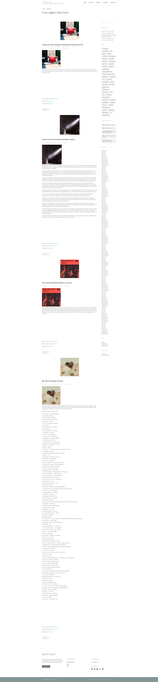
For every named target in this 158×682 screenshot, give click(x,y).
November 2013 (105, 333)
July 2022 (104, 213)
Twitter (55, 245)
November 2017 (105, 273)
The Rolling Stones (106, 107)
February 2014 (105, 329)
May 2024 (104, 185)
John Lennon (109, 79)
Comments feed (105, 344)
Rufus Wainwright (105, 97)
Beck (111, 51)
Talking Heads (112, 99)
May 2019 (104, 258)
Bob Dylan (104, 56)
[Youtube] (97, 669)
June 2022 (104, 214)
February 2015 (105, 314)
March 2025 (104, 172)
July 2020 (104, 244)
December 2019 (105, 253)
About (94, 679)
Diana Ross (104, 61)
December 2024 (105, 176)
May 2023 (104, 200)
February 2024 (105, 189)
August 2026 (104, 150)
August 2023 (104, 196)
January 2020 (104, 252)
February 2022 (105, 220)
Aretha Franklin (105, 51)
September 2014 (105, 320)
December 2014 (105, 316)
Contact (111, 679)
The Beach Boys (105, 102)
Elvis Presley (104, 66)
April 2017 (104, 280)
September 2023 (105, 195)
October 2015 (104, 304)
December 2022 (105, 207)
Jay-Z (103, 79)
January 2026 (104, 159)
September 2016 (105, 289)
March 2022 (104, 218)
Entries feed (104, 343)
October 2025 (104, 163)
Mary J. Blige (111, 84)
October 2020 (104, 240)
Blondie (109, 53)
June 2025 (104, 168)
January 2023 (104, 205)
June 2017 (104, 278)
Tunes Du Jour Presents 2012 (108, 31)
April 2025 (104, 171)
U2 (111, 112)
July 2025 (104, 167)
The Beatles (113, 102)
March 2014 (104, 328)
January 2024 (104, 190)
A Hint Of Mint (105, 48)
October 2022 (104, 209)
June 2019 (104, 257)
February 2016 (105, 298)
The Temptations (105, 112)
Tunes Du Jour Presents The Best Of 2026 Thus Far (62, 45)
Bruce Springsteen (111, 56)
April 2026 (104, 155)
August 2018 (104, 265)
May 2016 (104, 295)
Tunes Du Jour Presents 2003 (108, 38)
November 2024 (105, 177)
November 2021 (105, 224)
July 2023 (104, 198)
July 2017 (103, 276)
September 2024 (105, 180)
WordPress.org (105, 345)
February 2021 (105, 235)
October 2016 (104, 288)
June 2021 (104, 230)
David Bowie (111, 58)
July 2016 (104, 292)
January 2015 (104, 315)
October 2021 (104, 225)
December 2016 (105, 285)
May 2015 (104, 310)
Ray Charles (109, 94)
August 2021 (104, 227)
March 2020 (104, 249)
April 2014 (104, 327)
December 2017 (105, 271)
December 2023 (105, 191)
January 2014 (104, 331)
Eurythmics (111, 66)
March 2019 (104, 261)
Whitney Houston (105, 115)
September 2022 (105, 211)
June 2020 (104, 245)
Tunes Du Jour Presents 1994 (108, 33)
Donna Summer (112, 61)
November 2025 (105, 162)
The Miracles (110, 105)
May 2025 (104, 169)
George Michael (105, 69)
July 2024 (104, 182)
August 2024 (104, 181)
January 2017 (104, 284)
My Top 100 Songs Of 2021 (52, 381)
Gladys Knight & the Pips (107, 71)
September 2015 (105, 305)
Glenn (52, 48)
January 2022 (104, 221)
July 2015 (103, 307)
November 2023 (105, 193)
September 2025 (105, 164)
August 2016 (104, 291)
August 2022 (104, 212)
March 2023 (104, 203)
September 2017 (105, 274)
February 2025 (105, 173)
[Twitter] (94, 669)
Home (44, 8)
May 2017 (103, 279)
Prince (111, 92)
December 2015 (105, 301)
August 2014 (104, 322)
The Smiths (104, 110)
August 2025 (104, 165)
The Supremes (111, 110)
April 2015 (104, 311)
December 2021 (105, 222)
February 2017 (104, 283)
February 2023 (105, 204)
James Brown (105, 76)
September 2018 (105, 264)
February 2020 (105, 251)
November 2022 (105, 208)
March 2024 (104, 187)
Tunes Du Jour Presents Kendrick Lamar (58, 139)
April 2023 (104, 202)
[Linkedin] (102, 669)
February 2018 (105, 270)
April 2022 (104, 217)
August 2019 (104, 256)
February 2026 (105, 158)
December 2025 (105, 160)
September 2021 (105, 226)
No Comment (58, 48)
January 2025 (104, 174)
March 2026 (104, 156)
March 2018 (104, 269)
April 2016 (104, 296)
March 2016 (104, 297)
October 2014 (104, 319)
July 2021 (103, 229)
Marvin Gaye (104, 84)
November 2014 (105, 318)
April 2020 (104, 248)
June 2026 (104, 153)
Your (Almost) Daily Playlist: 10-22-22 (57, 283)
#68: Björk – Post (110, 124)
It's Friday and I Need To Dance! (108, 74)
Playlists (102, 679)
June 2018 (104, 267)
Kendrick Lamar (105, 81)
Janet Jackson (112, 76)
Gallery (106, 679)
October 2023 (104, 194)
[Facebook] (92, 669)
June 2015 (104, 309)
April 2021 (104, 233)
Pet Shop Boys (105, 92)
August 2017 (104, 275)
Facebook (55, 98)
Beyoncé (104, 53)
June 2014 (104, 324)
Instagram (50, 103)
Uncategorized (65, 48)
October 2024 (104, 178)
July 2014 (104, 323)
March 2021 (104, 234)
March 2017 (104, 282)
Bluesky (50, 101)
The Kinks (104, 105)
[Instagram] (100, 669)
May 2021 (104, 231)
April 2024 (104, 186)
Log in (103, 341)
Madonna (112, 81)
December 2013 (105, 332)
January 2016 (104, 300)
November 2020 (105, 239)
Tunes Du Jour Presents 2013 (108, 39)
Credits (98, 679)
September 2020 (105, 242)
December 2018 (105, 262)
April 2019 (104, 260)
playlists (104, 353)
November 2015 (105, 302)
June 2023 (104, 199)
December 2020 (105, 238)
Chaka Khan (104, 58)
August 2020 (104, 243)
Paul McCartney (105, 89)
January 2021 (104, 236)
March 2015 (104, 313)
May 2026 (104, 154)
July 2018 (104, 266)
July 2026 (104, 151)
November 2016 (105, 287)
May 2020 (104, 247)
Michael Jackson (105, 87)
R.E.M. (103, 94)
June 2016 (104, 293)
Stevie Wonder (105, 99)
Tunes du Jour (46, 2)
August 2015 (104, 306)
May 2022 (104, 216)
